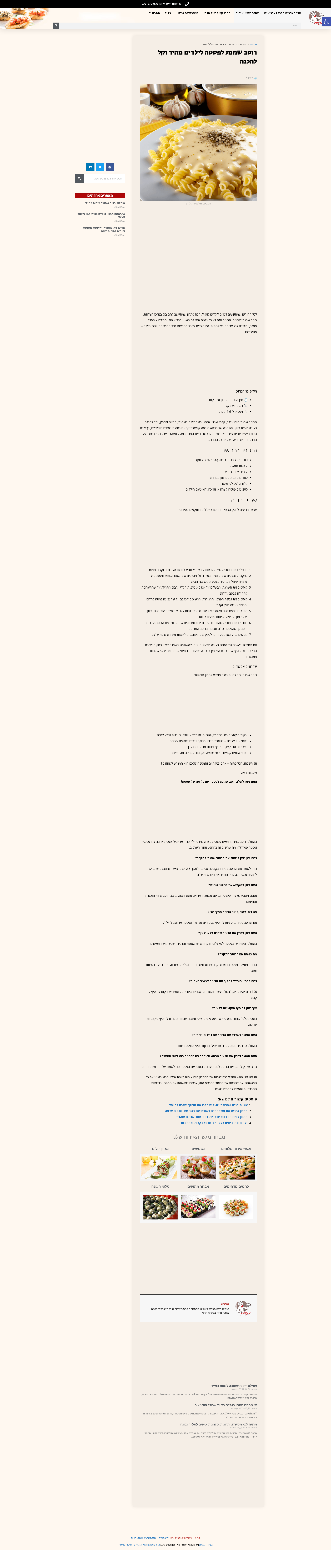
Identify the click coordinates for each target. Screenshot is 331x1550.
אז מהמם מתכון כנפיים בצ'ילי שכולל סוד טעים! (225, 1405)
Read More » (119, 207)
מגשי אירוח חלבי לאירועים (282, 13)
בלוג (168, 13)
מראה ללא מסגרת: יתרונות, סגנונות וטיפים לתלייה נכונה (218, 1424)
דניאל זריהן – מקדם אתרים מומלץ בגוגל (149, 1538)
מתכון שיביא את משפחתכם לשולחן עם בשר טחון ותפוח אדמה (206, 1111)
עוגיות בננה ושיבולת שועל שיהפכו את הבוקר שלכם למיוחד (208, 1105)
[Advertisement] (198, 233)
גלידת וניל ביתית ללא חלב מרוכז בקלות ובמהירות (214, 1123)
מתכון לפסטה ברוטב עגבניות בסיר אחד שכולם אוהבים (211, 1117)
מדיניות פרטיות (125, 1544)
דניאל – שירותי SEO (191, 1538)
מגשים (253, 44)
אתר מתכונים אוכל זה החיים (147, 1544)
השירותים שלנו (188, 13)
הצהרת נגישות (206, 1544)
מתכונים (154, 13)
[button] (326, 21)
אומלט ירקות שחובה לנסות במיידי (233, 1386)
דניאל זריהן (175, 1538)
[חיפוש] (56, 26)
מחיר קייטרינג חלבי (217, 13)
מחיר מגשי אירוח (247, 13)
